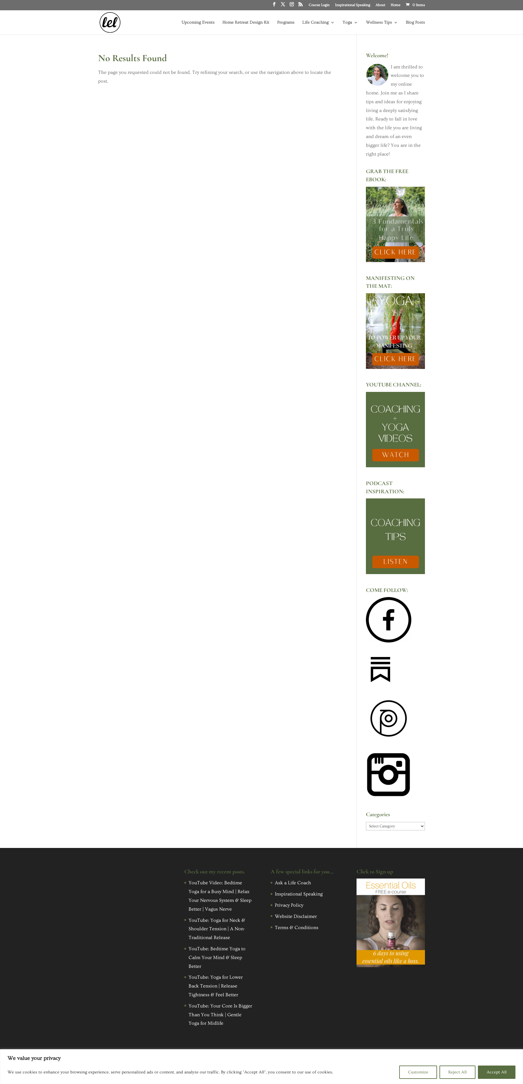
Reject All (457, 1072)
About (380, 5)
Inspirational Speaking (352, 5)
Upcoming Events (198, 22)
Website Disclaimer (296, 916)
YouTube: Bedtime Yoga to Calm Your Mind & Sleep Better (217, 957)
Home (395, 5)
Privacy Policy (289, 905)
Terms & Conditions (296, 927)
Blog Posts (415, 22)
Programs (285, 22)
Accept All (497, 1072)
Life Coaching (315, 22)
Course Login (319, 5)
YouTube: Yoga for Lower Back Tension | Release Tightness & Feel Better (216, 985)
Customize (418, 1072)
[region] (261, 1066)
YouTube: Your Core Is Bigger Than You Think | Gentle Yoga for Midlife (220, 1014)
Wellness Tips (379, 22)
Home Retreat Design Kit (245, 22)
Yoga (347, 22)
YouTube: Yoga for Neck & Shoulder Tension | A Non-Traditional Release (217, 929)
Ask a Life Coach (293, 882)
